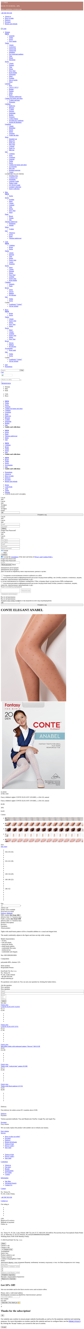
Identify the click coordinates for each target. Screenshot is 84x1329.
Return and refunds (11, 24)
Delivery (8, 20)
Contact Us (8, 1185)
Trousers (12, 117)
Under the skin (14, 135)
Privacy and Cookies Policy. (44, 557)
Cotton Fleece (13, 119)
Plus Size (12, 144)
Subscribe (5, 1302)
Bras (10, 85)
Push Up (12, 148)
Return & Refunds (11, 1142)
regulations (14, 557)
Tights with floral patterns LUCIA (12, 1086)
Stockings (12, 60)
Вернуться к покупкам (8, 1279)
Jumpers (11, 284)
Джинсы (12, 233)
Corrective (12, 47)
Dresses (11, 111)
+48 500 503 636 (6, 13)
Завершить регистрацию (9, 594)
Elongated (12, 74)
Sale (6, 152)
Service (3, 1133)
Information (4, 1178)
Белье (11, 247)
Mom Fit (12, 141)
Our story (8, 1167)
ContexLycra (13, 178)
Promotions (8, 366)
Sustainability (9, 1171)
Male (5, 553)
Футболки (12, 295)
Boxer (11, 216)
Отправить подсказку (8, 1275)
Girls (6, 242)
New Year (12, 71)
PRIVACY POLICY (74, 1321)
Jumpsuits (12, 113)
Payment (8, 22)
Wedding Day (13, 176)
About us (8, 16)
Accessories (13, 166)
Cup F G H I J (13, 87)
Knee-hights (13, 72)
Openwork (12, 49)
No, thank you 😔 (14, 1302)
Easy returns (5, 1131)
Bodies (11, 115)
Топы (11, 289)
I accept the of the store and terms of (28, 557)
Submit (4, 528)
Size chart (8, 1147)
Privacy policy (9, 1146)
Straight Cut (13, 139)
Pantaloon (12, 223)
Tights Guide (13, 183)
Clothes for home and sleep (14, 98)
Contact (7, 1174)
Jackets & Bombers (15, 122)
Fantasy (11, 65)
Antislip (11, 277)
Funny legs (12, 260)
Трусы (11, 291)
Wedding (12, 52)
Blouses (11, 107)
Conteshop (4, 1162)
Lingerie (11, 36)
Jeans (6, 137)
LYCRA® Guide (14, 185)
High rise (12, 143)
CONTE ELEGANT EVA (9, 1026)
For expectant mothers (16, 54)
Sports (11, 130)
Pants (6, 214)
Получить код (26, 590)
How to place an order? (12, 1136)
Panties (11, 91)
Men (6, 192)
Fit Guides (8, 1172)
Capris (11, 262)
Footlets (11, 78)
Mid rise (11, 150)
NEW (7, 34)
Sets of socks (13, 80)
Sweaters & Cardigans (16, 120)
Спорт (11, 172)
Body (11, 95)
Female (5, 550)
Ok (2, 1315)
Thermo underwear (15, 96)
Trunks (11, 218)
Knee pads (12, 350)
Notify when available (8, 909)
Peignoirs (12, 102)
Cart (2, 372)
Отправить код (42, 514)
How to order (9, 18)
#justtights (12, 179)
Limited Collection (15, 187)
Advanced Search (10, 1183)
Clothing (8, 104)
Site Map (8, 1181)
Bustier (11, 89)
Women (7, 32)
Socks (11, 39)
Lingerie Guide (14, 181)
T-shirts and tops (14, 100)
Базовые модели (14, 170)
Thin (10, 56)
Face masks (12, 41)
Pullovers (12, 106)
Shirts (11, 93)
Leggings (8, 124)
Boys (6, 310)
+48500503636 (6, 383)
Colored (11, 146)
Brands (7, 1169)
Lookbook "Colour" (15, 304)
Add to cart (4, 908)
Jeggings (12, 264)
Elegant (11, 254)
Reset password (6, 565)
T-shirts (11, 109)
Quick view (4, 1005)
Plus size (12, 168)
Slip (10, 220)
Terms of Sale (9, 1144)
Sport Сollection (14, 189)
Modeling (12, 128)
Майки (11, 293)
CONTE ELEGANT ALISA (10, 1006)
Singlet (11, 225)
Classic (11, 45)
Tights (11, 37)
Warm (11, 58)
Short (10, 76)
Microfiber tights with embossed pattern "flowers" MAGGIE (20, 1046)
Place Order (17, 1259)
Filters (3, 1243)
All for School (13, 306)
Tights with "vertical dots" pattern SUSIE (14, 1066)
